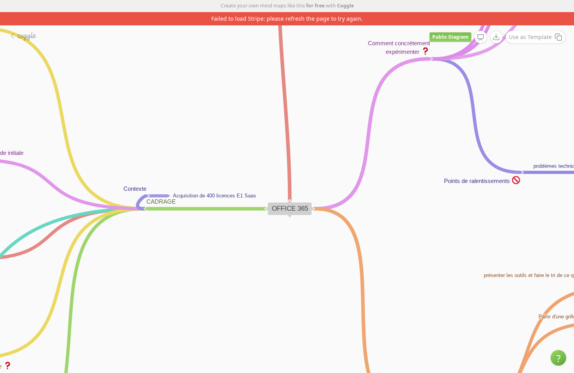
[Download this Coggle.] (496, 37)
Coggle (345, 5)
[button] (558, 358)
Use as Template (530, 37)
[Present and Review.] (480, 37)
